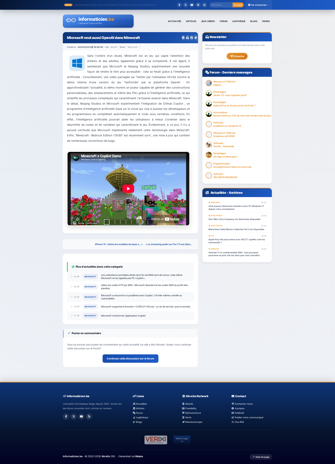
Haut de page (262, 457)
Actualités (218, 192)
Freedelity (190, 408)
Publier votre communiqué (248, 417)
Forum (214, 72)
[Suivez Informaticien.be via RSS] (204, 5)
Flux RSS (239, 422)
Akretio (189, 403)
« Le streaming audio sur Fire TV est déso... (169, 244)
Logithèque (141, 417)
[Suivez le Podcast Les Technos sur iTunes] (198, 5)
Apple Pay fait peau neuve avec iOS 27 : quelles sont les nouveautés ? (237, 241)
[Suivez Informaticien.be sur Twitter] (185, 5)
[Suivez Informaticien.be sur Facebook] (179, 5)
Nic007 (114, 47)
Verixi (188, 417)
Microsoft (133, 47)
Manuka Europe (193, 422)
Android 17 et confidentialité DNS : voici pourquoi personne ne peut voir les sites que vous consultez (234, 254)
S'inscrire (238, 56)
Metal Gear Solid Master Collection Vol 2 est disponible (123, 4)
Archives (236, 192)
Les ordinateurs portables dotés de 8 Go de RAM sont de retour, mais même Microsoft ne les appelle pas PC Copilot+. (142, 276)
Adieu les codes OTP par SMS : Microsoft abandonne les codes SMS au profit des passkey (144, 287)
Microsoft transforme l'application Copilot (123, 315)
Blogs (138, 422)
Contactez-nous (243, 403)
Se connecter (259, 4)
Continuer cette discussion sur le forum (130, 358)
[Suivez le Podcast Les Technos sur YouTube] (192, 5)
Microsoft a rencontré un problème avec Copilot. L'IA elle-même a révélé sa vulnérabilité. (141, 297)
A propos (239, 408)
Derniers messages (237, 72)
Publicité (239, 412)
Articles (139, 408)
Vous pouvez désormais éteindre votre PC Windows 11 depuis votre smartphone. (236, 207)
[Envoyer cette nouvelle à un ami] (187, 37)
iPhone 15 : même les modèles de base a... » (119, 244)
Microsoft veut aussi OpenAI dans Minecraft (103, 38)
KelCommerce (193, 412)
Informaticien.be (73, 456)
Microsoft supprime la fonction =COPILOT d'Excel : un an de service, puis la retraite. (146, 306)
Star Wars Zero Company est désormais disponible (234, 219)
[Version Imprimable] (183, 37)
